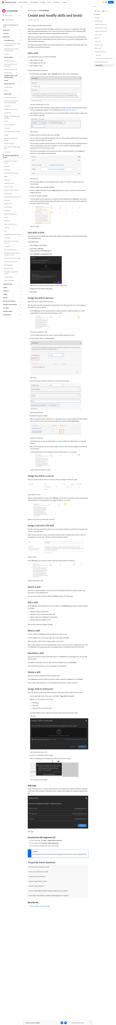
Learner (5, 294)
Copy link (106, 11)
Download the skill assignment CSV (104, 58)
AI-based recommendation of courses (11, 162)
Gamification (7, 169)
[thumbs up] (61, 1022)
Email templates (8, 207)
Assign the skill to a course (101, 28)
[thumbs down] (65, 1022)
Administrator (6, 37)
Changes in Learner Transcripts (11, 190)
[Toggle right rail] (95, 7)
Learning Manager (44, 10)
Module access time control (10, 69)
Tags (5, 231)
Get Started (6, 33)
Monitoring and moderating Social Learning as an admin (12, 254)
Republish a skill (98, 45)
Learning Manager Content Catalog (12, 234)
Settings (6, 80)
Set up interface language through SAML (12, 147)
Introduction (6, 30)
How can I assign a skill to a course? (38, 881)
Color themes (7, 180)
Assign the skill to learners (101, 24)
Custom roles (7, 238)
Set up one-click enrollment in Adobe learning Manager (11, 101)
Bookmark (99, 11)
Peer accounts (7, 152)
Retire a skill (98, 41)
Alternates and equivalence (10, 109)
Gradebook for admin (9, 183)
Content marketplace (9, 83)
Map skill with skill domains (10, 261)
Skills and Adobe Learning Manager (40, 906)
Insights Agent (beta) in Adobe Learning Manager (11, 49)
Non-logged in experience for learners (11, 272)
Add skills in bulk (99, 21)
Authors (5, 287)
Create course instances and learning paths (10, 65)
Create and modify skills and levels (11, 156)
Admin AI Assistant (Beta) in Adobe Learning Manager (12, 44)
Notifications (7, 221)
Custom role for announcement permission (11, 242)
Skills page (98, 55)
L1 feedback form (8, 87)
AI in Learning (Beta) (9, 40)
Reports (6, 90)
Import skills (7, 166)
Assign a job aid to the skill (101, 31)
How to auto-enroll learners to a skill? (38, 871)
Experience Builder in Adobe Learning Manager (10, 76)
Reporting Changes (7, 311)
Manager (5, 297)
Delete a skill (98, 48)
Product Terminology (9, 280)
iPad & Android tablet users (10, 224)
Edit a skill (97, 38)
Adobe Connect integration (10, 214)
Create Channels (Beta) (9, 125)
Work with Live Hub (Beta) (9, 301)
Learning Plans (7, 113)
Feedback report (8, 193)
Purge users (7, 227)
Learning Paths (7, 106)
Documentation (32, 10)
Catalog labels (7, 246)
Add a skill (97, 17)
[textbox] (11, 15)
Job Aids (6, 121)
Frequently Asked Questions (10, 304)
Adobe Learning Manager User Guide (11, 26)
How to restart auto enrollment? (37, 876)
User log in (6, 54)
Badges (6, 176)
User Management (8, 57)
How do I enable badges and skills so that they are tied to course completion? (48, 891)
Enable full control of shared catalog (12, 258)
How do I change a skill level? (36, 886)
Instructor (5, 291)
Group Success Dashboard (10, 97)
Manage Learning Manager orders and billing (12, 117)
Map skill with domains (69, 110)
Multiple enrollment (8, 268)
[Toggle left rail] (21, 7)
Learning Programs (8, 277)
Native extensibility (8, 265)
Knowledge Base (7, 314)
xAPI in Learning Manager (10, 249)
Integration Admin (7, 284)
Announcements (8, 203)
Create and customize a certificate (12, 131)
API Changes (6, 308)
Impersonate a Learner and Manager (10, 139)
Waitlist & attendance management (12, 197)
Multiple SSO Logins (9, 143)
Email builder (7, 210)
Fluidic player (7, 200)
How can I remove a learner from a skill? (39, 867)
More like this (99, 65)
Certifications (7, 128)
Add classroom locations (9, 61)
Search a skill (98, 34)
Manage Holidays (8, 73)
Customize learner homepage (11, 173)
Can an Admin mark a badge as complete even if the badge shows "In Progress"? (49, 895)
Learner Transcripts (8, 186)
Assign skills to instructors (100, 51)
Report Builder (7, 94)
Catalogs (6, 135)
